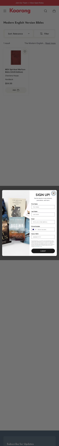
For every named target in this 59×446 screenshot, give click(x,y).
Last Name (34, 211)
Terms (41, 246)
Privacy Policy (37, 246)
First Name (34, 204)
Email (32, 219)
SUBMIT (43, 251)
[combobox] (34, 229)
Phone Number (35, 226)
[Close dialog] (53, 193)
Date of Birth (35, 234)
